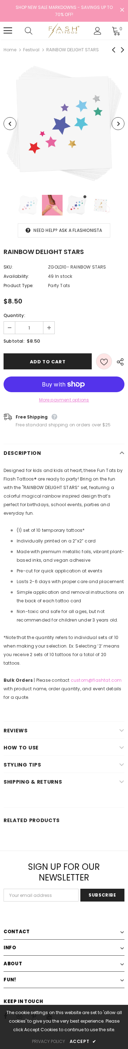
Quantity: (14, 315)
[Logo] (63, 30)
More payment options (64, 400)
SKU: (8, 267)
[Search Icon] (35, 30)
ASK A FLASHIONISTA (80, 230)
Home (10, 50)
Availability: (17, 276)
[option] (64, 123)
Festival (31, 50)
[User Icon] (97, 31)
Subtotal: (14, 341)
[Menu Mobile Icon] (8, 30)
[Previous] (10, 123)
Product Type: (19, 285)
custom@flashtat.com (96, 680)
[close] (122, 10)
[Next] (118, 123)
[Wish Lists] (104, 361)
